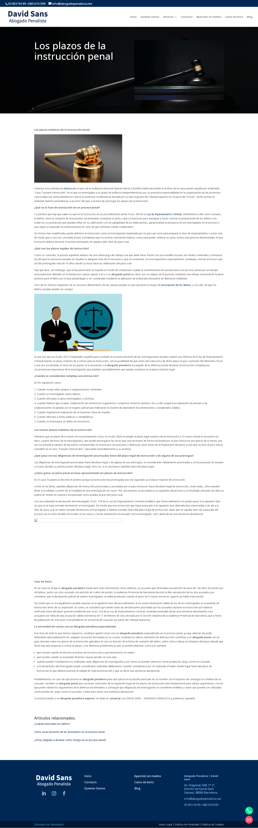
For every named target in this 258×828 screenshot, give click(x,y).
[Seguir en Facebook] (64, 793)
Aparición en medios (208, 17)
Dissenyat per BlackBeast (49, 824)
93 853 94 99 (17, 4)
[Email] (249, 820)
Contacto (187, 17)
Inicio (133, 17)
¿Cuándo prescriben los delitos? (52, 723)
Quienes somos (150, 17)
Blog (249, 17)
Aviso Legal (165, 824)
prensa (68, 188)
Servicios (168, 17)
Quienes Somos (94, 788)
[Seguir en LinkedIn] (43, 793)
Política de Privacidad (187, 824)
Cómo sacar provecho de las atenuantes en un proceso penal (69, 732)
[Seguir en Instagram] (54, 793)
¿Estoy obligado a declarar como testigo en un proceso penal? (70, 740)
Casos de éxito (234, 17)
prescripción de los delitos (176, 285)
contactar (115, 698)
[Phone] (249, 810)
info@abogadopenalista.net (202, 799)
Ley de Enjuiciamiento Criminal (164, 214)
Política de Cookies (213, 824)
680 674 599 (36, 4)
